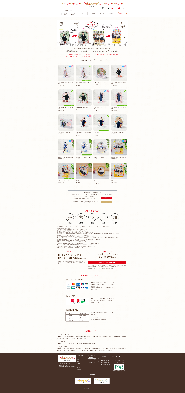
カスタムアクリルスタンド (98, 54)
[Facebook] (106, 8)
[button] (112, 8)
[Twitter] (109, 8)
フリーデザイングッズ (75, 56)
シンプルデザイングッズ (93, 361)
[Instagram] (103, 8)
